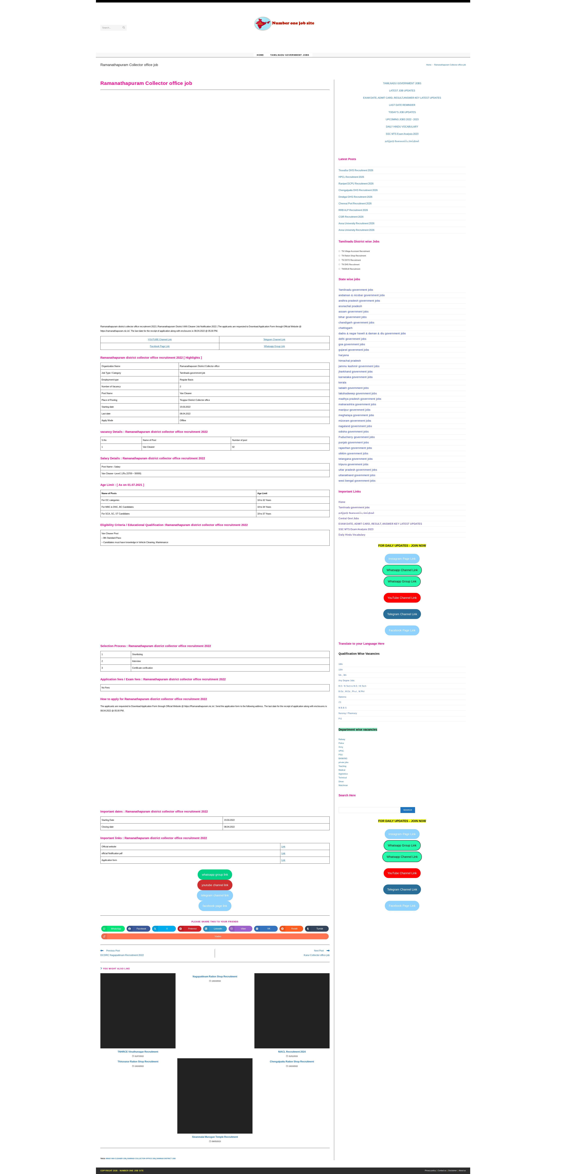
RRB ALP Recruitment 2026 (353, 210)
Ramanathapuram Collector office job (450, 65)
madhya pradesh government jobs (360, 398)
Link (283, 846)
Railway (342, 739)
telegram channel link (215, 895)
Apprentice (343, 774)
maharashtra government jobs (357, 404)
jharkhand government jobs (356, 371)
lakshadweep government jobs (358, 393)
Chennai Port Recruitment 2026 (355, 203)
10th (341, 664)
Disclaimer (452, 1171)
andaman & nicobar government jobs (362, 295)
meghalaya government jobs (356, 415)
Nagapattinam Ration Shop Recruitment (215, 976)
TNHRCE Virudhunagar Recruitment (138, 1051)
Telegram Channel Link (274, 339)
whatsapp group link (215, 874)
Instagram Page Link (402, 558)
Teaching (342, 766)
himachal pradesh (350, 360)
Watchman (343, 785)
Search (407, 810)
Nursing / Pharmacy (348, 713)
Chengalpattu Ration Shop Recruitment (292, 1061)
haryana (344, 355)
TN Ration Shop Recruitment (354, 256)
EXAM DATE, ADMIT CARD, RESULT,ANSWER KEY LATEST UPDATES (402, 98)
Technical (343, 778)
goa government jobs (352, 344)
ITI (340, 702)
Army (341, 747)
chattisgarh (346, 328)
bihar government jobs (353, 317)
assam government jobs (354, 311)
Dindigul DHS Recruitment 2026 (355, 197)
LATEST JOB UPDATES (402, 90)
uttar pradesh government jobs (358, 469)
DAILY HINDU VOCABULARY (402, 126)
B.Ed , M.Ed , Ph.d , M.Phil (352, 691)
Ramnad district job (166, 1158)
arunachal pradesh (350, 306)
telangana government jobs (356, 458)
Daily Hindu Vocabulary (352, 534)
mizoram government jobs (355, 420)
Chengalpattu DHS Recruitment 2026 (358, 190)
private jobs (343, 762)
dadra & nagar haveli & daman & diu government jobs (372, 333)
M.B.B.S (343, 708)
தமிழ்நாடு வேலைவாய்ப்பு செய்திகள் (402, 141)
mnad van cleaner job (116, 1158)
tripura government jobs (353, 464)
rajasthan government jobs (355, 448)
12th (341, 670)
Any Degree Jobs (347, 680)
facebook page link (215, 905)
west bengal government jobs (357, 480)
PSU (341, 755)
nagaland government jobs (355, 426)
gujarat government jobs (354, 349)
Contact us (442, 1171)
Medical (342, 770)
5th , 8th (342, 675)
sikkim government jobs (353, 453)
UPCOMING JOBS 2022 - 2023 (402, 119)
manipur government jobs (355, 409)
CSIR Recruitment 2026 (351, 217)
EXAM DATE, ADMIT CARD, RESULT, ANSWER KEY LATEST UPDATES (380, 524)
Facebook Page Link (160, 346)
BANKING (343, 758)
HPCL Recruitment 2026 (351, 177)
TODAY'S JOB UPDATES (402, 112)
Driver (341, 781)
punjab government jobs (354, 442)
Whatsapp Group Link (274, 346)
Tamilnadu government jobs (356, 289)
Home (342, 502)
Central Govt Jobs (349, 518)
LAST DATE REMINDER (402, 105)
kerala (342, 382)
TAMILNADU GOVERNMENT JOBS (402, 83)
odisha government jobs (354, 431)
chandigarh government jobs (356, 322)
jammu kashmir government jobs (359, 366)
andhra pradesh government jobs (359, 300)
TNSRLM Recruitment (351, 269)
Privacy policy (430, 1171)
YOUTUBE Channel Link (160, 339)
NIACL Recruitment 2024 (292, 1051)
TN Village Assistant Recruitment (356, 251)
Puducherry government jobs (357, 437)
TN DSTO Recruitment (351, 260)
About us (462, 1171)
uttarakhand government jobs (357, 475)
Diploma (342, 697)
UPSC (341, 751)
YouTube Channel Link (402, 597)
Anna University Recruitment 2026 (356, 223)
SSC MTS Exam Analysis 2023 (402, 134)
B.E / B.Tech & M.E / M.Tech (352, 686)
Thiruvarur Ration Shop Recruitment (138, 1061)
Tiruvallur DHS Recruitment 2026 (356, 170)
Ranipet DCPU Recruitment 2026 (356, 183)
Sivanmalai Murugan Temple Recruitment (215, 1137)
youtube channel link (215, 885)
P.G (340, 719)
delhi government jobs (352, 338)
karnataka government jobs (356, 377)
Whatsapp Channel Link (402, 570)
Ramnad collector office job (141, 1158)
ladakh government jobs (354, 388)
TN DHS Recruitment (350, 264)
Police (341, 743)
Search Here (344, 805)
